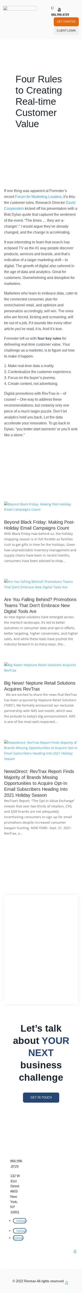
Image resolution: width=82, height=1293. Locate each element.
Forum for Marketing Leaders (38, 196)
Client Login (66, 30)
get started (66, 21)
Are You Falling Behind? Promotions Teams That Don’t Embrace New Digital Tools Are (40, 605)
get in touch (41, 1097)
